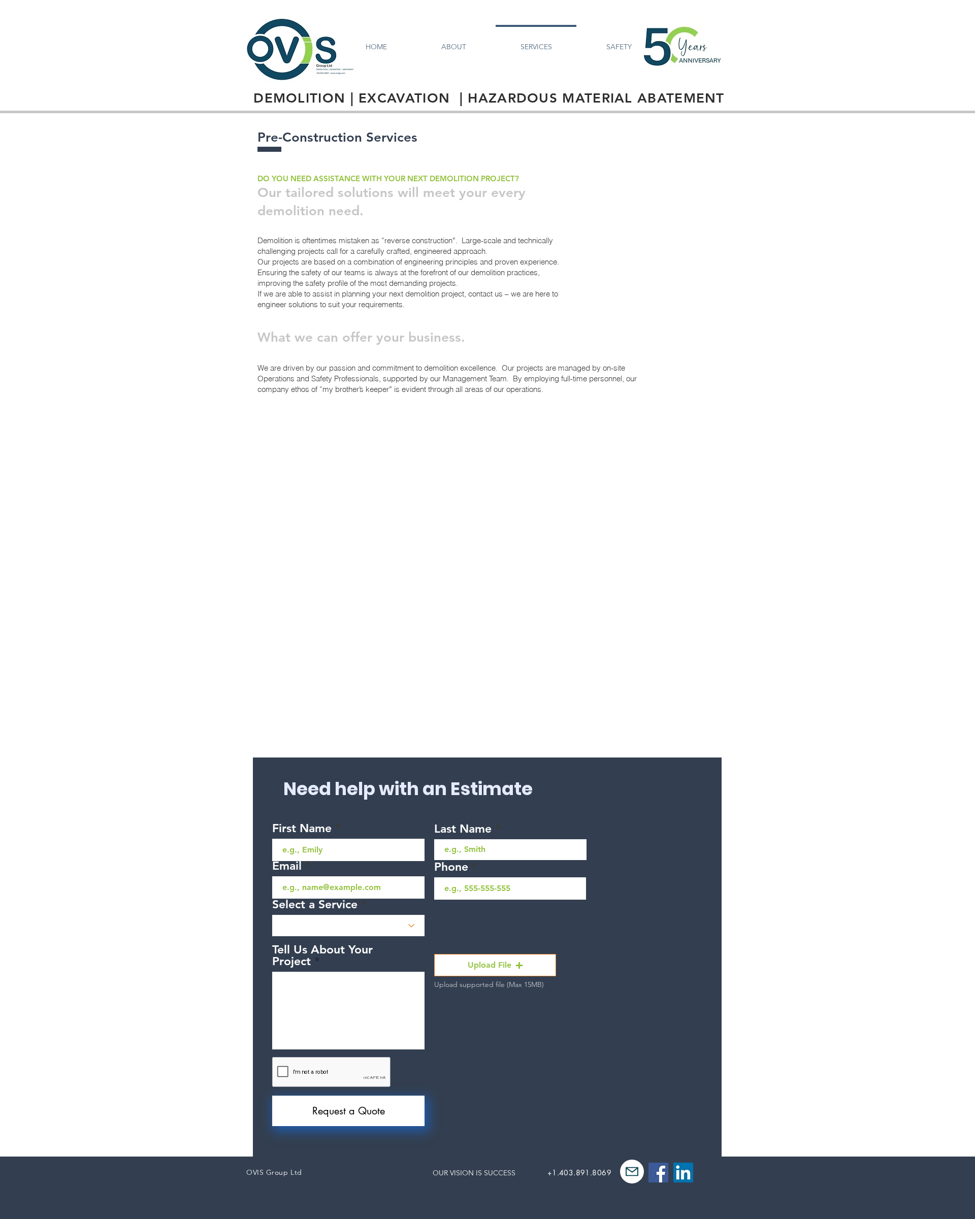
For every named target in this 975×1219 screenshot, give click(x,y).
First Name (302, 828)
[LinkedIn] (683, 1172)
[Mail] (632, 1171)
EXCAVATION (404, 98)
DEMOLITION (299, 98)
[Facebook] (658, 1172)
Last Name (463, 829)
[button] (495, 965)
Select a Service (315, 904)
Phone (451, 867)
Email (287, 866)
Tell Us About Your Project (322, 955)
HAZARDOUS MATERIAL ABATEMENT (596, 98)
